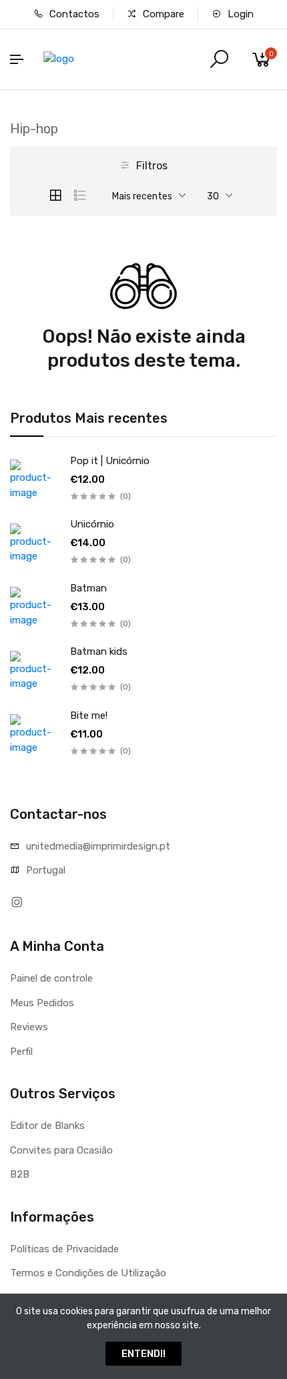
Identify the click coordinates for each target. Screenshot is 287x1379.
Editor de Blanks (47, 1126)
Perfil (21, 1052)
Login (239, 14)
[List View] (80, 195)
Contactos (73, 14)
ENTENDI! (143, 1354)
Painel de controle (51, 978)
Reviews (29, 1027)
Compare (162, 14)
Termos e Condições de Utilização (88, 1273)
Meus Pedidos (42, 1003)
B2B (19, 1174)
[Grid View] (55, 195)
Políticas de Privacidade (64, 1249)
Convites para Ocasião (61, 1150)
